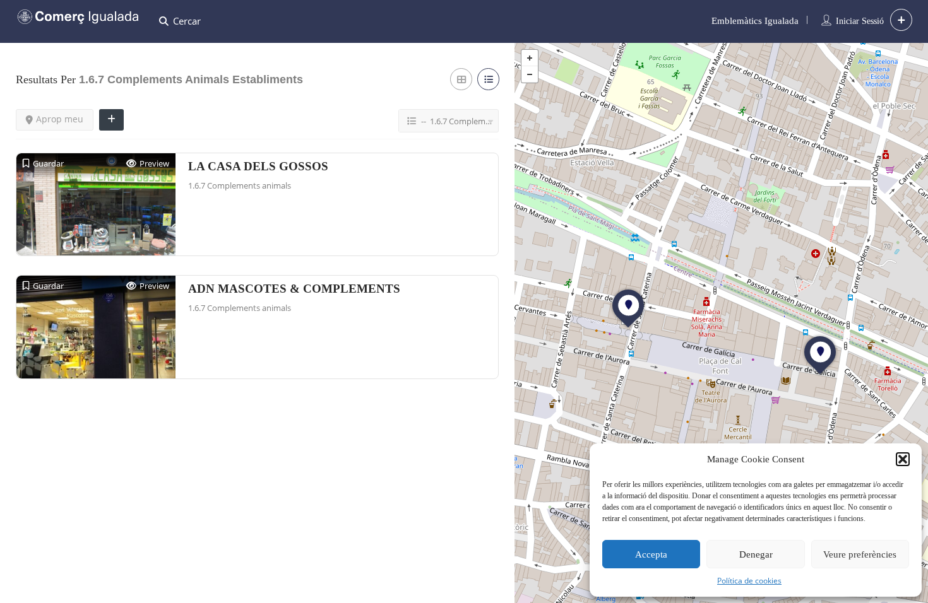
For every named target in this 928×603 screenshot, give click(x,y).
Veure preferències (859, 554)
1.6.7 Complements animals (239, 185)
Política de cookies (749, 580)
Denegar (756, 554)
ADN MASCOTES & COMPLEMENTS (294, 288)
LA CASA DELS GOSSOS (258, 166)
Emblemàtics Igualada (755, 21)
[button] (902, 459)
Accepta (651, 554)
